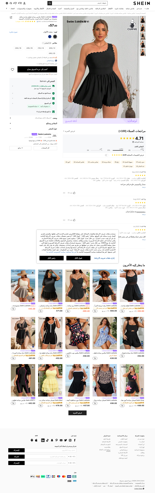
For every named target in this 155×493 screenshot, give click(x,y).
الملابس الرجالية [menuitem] (100, 8)
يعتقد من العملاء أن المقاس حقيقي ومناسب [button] (41, 57)
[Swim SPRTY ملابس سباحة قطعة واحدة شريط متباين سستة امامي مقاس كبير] (23, 380)
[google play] (31, 441)
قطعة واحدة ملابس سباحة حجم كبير (83, 13)
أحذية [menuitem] (60, 8)
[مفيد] (74, 193)
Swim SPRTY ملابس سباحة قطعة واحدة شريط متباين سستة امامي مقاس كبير (23, 400)
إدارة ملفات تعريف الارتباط (100, 483)
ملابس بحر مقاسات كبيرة (102, 13)
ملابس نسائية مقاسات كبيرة (118, 13)
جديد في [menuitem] (139, 8)
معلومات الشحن (122, 442)
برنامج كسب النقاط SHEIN (104, 450)
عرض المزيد (77, 413)
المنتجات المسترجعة (121, 444)
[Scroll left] (9, 8)
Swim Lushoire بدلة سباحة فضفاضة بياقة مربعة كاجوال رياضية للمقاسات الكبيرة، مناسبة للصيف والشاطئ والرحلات (132, 353)
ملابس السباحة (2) (79, 162)
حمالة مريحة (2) (106, 162)
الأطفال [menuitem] (110, 8)
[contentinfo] (42, 476)
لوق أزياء (141, 447)
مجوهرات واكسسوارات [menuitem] (24, 8)
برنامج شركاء (140, 455)
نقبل (75, 472)
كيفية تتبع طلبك (123, 458)
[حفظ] (12, 69)
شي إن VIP (124, 455)
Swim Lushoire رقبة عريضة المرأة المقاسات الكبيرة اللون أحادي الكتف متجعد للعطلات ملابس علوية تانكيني (105, 306)
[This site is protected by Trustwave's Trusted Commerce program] (74, 481)
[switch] (107, 155)
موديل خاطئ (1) (127, 166)
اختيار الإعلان (97, 486)
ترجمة (144, 187)
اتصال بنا (142, 442)
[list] (58, 440)
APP (36, 436)
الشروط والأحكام (139, 486)
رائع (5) (117, 162)
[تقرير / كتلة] (64, 193)
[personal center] (24, 3)
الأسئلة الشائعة (106, 442)
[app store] (36, 441)
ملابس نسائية (131, 13)
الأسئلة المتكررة (122, 452)
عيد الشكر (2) (140, 166)
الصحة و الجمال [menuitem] (51, 8)
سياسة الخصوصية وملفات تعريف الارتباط (121, 483)
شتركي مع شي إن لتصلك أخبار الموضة (65, 446)
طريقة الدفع (107, 439)
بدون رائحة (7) (140, 162)
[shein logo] (141, 3)
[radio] (55, 37)
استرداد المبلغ (123, 447)
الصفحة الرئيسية (141, 13)
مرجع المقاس (123, 450)
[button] (10, 3)
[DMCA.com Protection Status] (69, 481)
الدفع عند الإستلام (105, 444)
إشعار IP (110, 486)
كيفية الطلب (123, 439)
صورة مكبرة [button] (13, 32)
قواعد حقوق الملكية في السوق (123, 486)
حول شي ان (141, 439)
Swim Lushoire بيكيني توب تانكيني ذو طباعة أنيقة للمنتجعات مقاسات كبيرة (77, 353)
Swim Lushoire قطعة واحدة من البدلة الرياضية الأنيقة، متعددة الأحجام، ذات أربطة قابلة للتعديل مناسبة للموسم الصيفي (132, 306)
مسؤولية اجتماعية (139, 450)
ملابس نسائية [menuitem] (130, 8)
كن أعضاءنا (141, 444)
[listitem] (132, 291)
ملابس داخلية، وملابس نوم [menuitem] (84, 8)
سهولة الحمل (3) (127, 162)
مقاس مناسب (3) (93, 162)
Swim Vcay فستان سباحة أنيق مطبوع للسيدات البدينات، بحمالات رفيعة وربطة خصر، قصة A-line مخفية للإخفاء (132, 400)
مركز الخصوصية (139, 483)
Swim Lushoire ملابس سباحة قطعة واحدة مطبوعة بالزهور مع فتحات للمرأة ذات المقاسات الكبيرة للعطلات (105, 353)
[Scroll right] (6, 8)
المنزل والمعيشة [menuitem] (69, 8)
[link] (20, 3)
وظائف (142, 452)
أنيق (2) (68, 162)
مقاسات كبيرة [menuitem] (119, 8)
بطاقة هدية (107, 447)
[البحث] (49, 3)
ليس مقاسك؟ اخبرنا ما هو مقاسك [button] (47, 63)
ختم (104, 486)
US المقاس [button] (47, 43)
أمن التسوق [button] (47, 103)
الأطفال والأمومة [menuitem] (39, 8)
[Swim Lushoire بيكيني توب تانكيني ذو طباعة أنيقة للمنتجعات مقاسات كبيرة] (77, 333)
